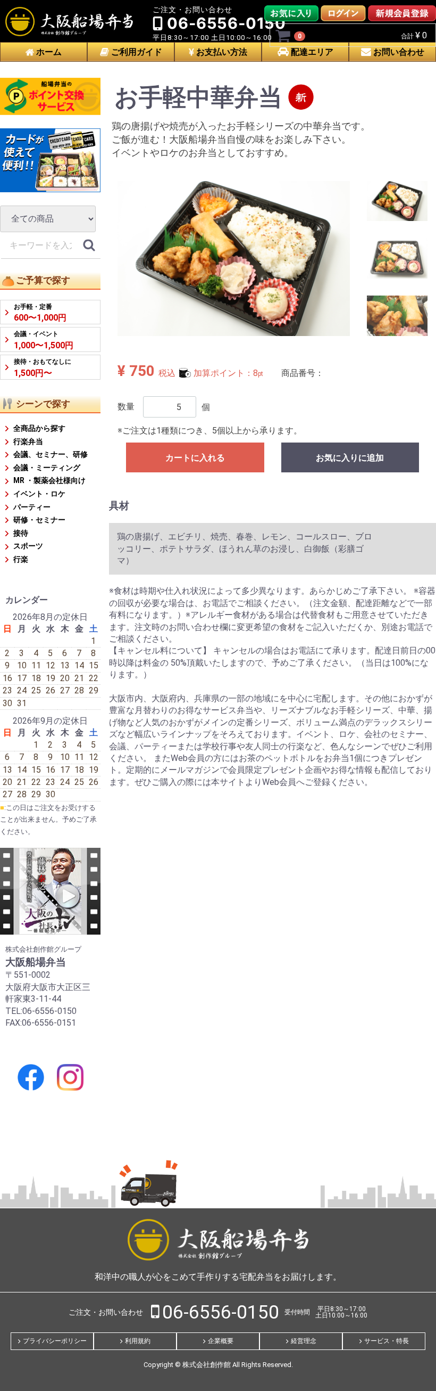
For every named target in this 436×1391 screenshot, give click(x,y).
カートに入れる (195, 458)
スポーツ (28, 546)
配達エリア (311, 52)
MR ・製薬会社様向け (49, 480)
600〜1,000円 (40, 313)
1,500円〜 (42, 368)
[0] (283, 35)
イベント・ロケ (39, 493)
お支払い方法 (220, 52)
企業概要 (220, 1340)
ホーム (48, 52)
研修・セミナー (39, 520)
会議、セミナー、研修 (50, 454)
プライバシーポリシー (55, 1340)
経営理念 (303, 1340)
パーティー (32, 507)
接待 (20, 533)
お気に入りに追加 (350, 458)
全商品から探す (39, 428)
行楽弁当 (28, 441)
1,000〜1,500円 (43, 340)
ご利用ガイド (135, 52)
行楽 (20, 559)
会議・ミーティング (46, 467)
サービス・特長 (386, 1340)
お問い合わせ (397, 52)
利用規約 (137, 1340)
